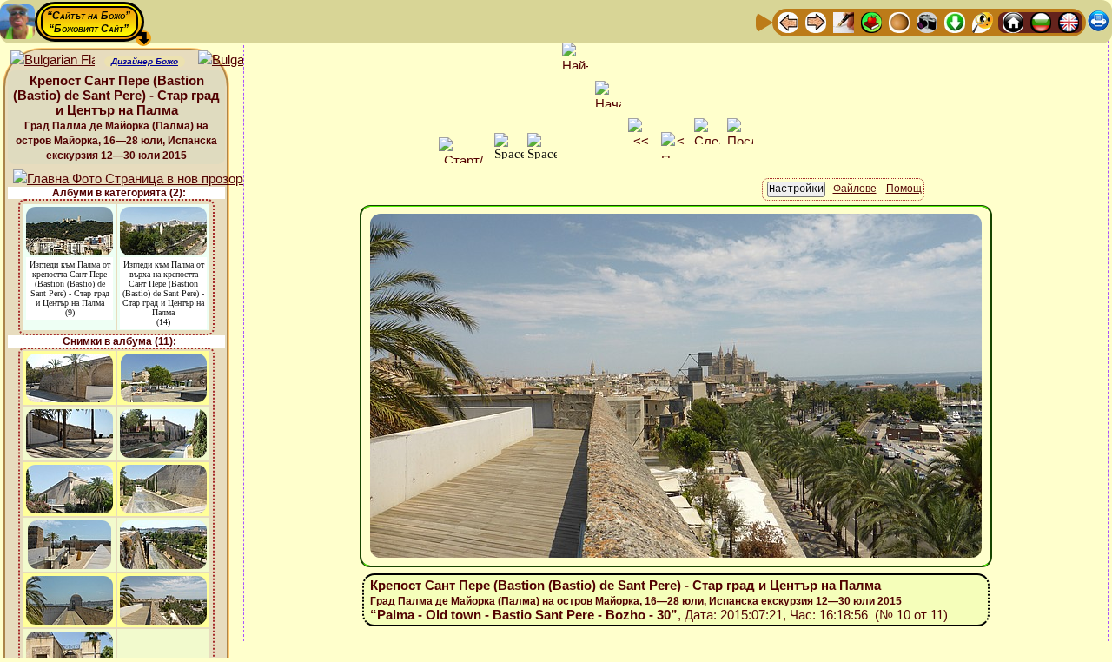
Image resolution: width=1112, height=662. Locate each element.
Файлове (855, 188)
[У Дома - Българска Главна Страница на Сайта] (1040, 21)
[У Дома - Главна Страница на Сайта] (1013, 21)
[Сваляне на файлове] (954, 21)
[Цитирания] (871, 21)
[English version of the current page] (52, 60)
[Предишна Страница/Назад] (788, 21)
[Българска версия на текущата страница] (240, 60)
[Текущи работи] (899, 21)
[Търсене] (982, 21)
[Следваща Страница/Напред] (815, 21)
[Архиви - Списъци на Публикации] (843, 21)
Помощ (904, 188)
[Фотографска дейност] (927, 21)
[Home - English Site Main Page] (1068, 21)
